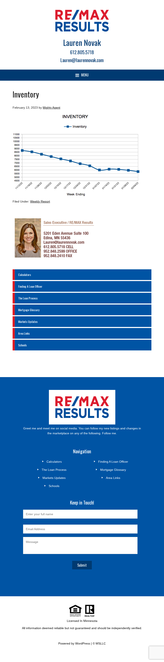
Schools (22, 345)
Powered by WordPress (74, 643)
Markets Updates (28, 321)
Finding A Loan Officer (30, 286)
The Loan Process (28, 298)
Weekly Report (40, 201)
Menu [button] (85, 74)
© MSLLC (99, 643)
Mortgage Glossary (28, 310)
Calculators (24, 274)
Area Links (24, 333)
